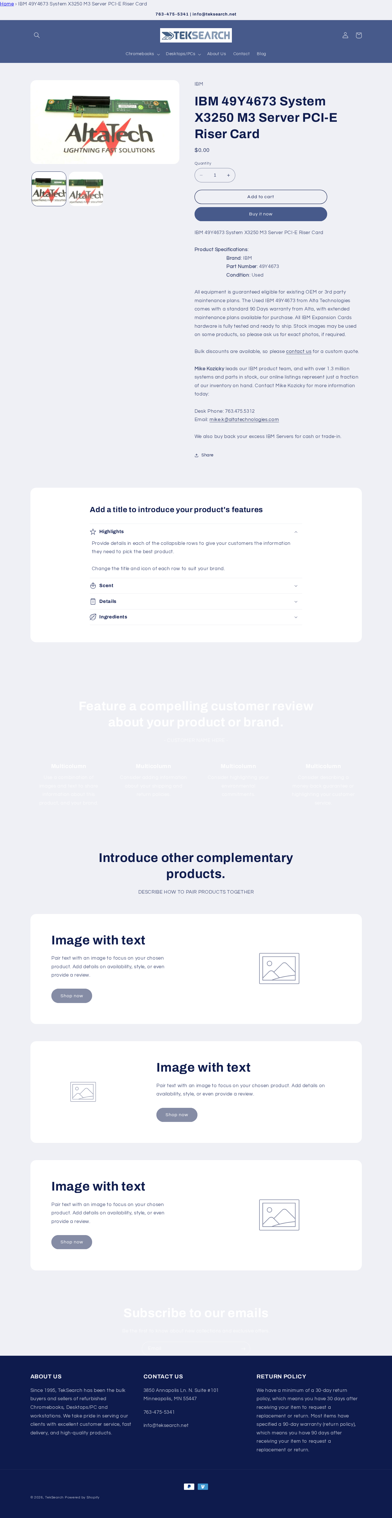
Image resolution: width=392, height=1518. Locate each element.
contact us (298, 351)
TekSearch (54, 1497)
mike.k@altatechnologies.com (244, 419)
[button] (37, 35)
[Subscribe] (243, 1349)
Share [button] (207, 455)
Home (7, 4)
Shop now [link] (72, 996)
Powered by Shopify (82, 1497)
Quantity (203, 163)
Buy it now (261, 214)
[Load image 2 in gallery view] (86, 189)
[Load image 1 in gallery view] (49, 189)
